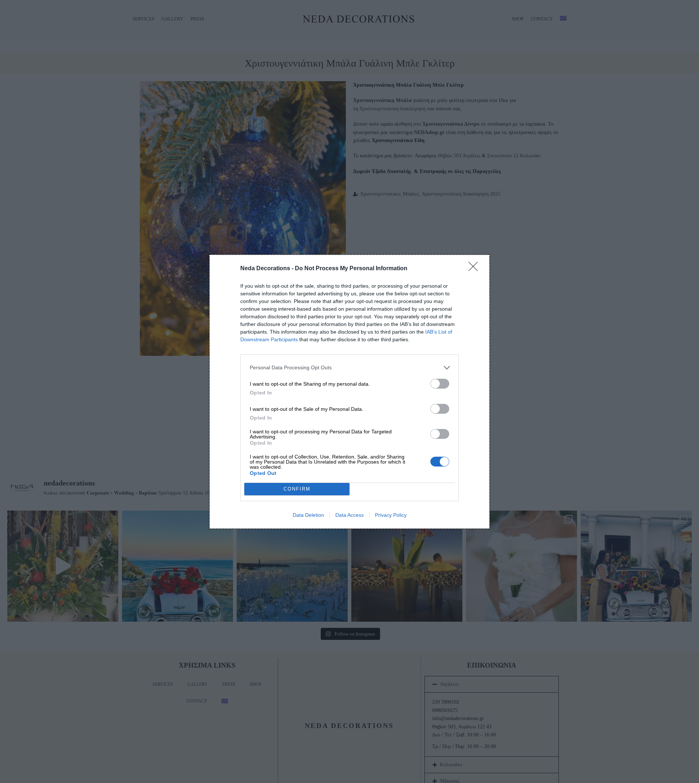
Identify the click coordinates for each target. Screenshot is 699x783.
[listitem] (349, 367)
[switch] (439, 384)
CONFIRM (297, 489)
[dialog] (349, 392)
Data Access (349, 515)
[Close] (475, 269)
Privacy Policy (391, 515)
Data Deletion (308, 515)
